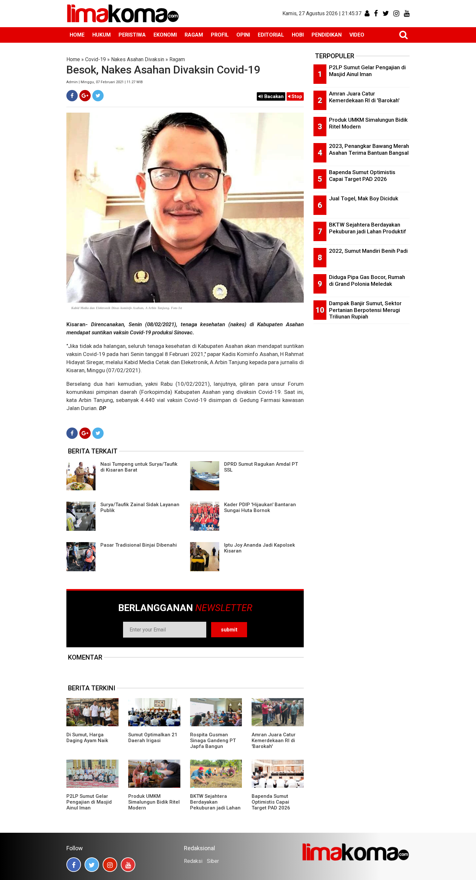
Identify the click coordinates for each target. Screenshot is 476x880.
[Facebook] (72, 95)
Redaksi (193, 861)
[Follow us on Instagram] (110, 864)
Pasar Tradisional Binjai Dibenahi (138, 545)
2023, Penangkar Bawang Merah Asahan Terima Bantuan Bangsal (369, 149)
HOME (77, 35)
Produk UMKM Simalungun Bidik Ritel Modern (154, 802)
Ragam (177, 59)
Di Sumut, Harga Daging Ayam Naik (87, 737)
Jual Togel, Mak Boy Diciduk (363, 198)
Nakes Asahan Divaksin (137, 59)
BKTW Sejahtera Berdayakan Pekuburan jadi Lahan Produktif (215, 805)
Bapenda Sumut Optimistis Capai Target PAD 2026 (271, 802)
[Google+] (85, 95)
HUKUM (101, 35)
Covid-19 (95, 59)
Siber (213, 861)
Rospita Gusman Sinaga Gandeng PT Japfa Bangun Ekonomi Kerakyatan (213, 743)
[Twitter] (98, 95)
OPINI (243, 35)
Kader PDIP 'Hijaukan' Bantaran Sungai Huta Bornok (260, 507)
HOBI (298, 35)
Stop (296, 96)
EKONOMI (165, 35)
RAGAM (194, 35)
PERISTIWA (132, 35)
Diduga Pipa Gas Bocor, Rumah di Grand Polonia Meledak (367, 280)
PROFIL (220, 35)
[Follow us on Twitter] (92, 864)
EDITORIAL (271, 35)
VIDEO (356, 35)
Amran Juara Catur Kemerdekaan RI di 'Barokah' (274, 740)
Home (73, 59)
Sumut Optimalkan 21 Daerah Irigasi (152, 737)
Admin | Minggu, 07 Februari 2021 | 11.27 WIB (104, 82)
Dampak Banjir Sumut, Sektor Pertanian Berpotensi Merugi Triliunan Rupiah (365, 310)
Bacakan (273, 96)
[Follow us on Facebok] (73, 864)
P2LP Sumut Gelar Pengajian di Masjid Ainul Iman (89, 802)
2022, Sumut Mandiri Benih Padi (368, 251)
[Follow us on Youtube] (128, 864)
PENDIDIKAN (327, 35)
